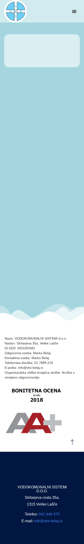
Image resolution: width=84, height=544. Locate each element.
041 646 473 (49, 514)
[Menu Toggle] (74, 11)
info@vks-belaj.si (48, 521)
